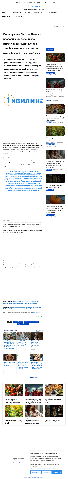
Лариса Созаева (23, 324)
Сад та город (50, 144)
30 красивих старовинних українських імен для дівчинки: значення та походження (33, 422)
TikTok (38, 2)
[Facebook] (14, 2)
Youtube (53, 2)
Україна (48, 170)
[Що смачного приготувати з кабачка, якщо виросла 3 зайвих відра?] (55, 109)
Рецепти (49, 122)
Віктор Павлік (18, 322)
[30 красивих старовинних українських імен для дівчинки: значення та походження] (55, 154)
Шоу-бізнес (50, 189)
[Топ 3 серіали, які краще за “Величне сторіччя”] (55, 178)
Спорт (48, 100)
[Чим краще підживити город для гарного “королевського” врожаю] (55, 131)
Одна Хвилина (36, 312)
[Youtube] (48, 2)
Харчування (50, 73)
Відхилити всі (46, 472)
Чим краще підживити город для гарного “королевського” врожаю (54, 140)
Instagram (29, 2)
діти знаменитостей (31, 322)
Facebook (18, 2)
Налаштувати (35, 472)
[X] (42, 2)
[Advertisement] (23, 129)
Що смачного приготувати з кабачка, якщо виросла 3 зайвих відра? (55, 118)
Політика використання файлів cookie (45, 468)
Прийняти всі (57, 472)
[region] (46, 463)
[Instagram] (24, 2)
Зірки (5, 24)
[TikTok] (34, 2)
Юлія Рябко (61, 26)
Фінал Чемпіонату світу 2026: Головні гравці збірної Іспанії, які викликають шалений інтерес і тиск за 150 (55, 94)
